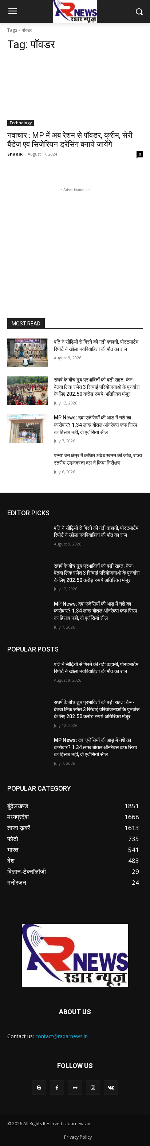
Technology (20, 122)
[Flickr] (75, 1087)
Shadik (15, 154)
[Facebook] (57, 1087)
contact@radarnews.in (61, 1036)
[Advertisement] (75, 239)
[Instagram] (93, 1087)
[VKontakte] (111, 1087)
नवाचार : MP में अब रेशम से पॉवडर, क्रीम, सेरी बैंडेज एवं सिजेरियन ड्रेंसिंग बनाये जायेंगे (70, 140)
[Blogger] (39, 1087)
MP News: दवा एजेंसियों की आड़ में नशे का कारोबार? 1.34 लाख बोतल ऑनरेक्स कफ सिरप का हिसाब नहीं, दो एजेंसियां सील (95, 425)
